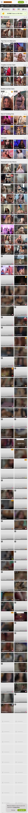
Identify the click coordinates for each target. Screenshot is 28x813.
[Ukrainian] (19, 9)
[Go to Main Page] (8, 2)
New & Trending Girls (7, 114)
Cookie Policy (16, 807)
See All (25, 17)
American (6, 17)
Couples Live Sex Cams (8, 65)
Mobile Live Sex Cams (7, 89)
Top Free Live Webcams (8, 41)
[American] (14, 9)
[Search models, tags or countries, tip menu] (26, 5)
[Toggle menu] (1, 2)
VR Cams (4, 138)
